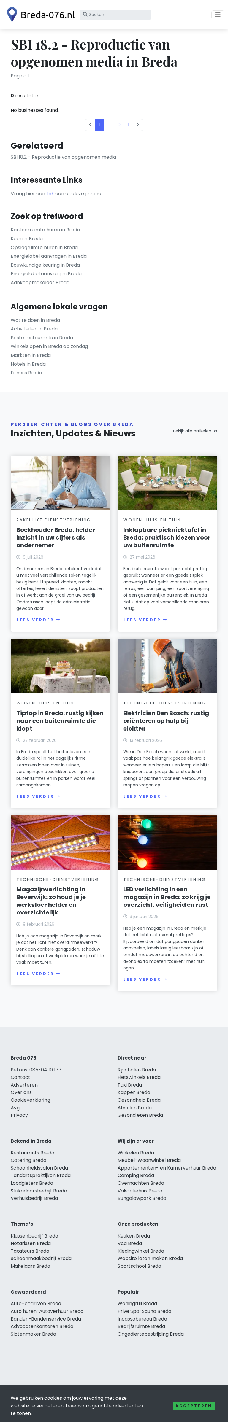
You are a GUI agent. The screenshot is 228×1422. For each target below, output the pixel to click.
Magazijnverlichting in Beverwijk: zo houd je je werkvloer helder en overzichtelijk (51, 901)
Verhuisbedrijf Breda (34, 1198)
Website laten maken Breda (150, 1258)
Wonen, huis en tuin (152, 520)
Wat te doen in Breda (35, 320)
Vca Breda (130, 1243)
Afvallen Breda (135, 1107)
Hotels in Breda (28, 364)
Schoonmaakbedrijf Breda (41, 1258)
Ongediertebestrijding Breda (151, 1334)
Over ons (21, 1092)
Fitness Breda (26, 372)
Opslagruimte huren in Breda (44, 247)
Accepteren (193, 1405)
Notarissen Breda (31, 1243)
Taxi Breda (130, 1084)
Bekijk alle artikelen (192, 431)
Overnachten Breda (141, 1183)
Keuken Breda (134, 1235)
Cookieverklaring (30, 1100)
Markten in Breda (31, 355)
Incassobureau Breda (142, 1319)
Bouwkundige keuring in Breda (45, 265)
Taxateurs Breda (30, 1251)
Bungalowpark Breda (142, 1198)
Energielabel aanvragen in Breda (49, 256)
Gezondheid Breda (139, 1100)
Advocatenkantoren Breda (42, 1326)
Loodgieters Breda (32, 1183)
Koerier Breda (27, 238)
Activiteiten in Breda (34, 328)
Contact (20, 1077)
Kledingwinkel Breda (141, 1251)
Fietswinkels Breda (139, 1077)
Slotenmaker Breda (33, 1334)
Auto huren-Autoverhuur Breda (47, 1311)
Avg (15, 1107)
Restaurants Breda (32, 1152)
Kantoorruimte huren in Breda (45, 229)
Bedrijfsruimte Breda (141, 1326)
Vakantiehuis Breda (140, 1190)
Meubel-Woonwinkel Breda (149, 1160)
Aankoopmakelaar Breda (40, 282)
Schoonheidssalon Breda (39, 1168)
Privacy (19, 1115)
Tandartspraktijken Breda (41, 1175)
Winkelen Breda (136, 1152)
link (50, 193)
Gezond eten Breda (140, 1115)
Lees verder (35, 619)
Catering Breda (28, 1160)
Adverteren (24, 1084)
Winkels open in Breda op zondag (49, 346)
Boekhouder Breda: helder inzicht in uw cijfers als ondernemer (55, 537)
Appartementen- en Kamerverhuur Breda (167, 1168)
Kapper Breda (134, 1092)
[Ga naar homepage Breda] (39, 15)
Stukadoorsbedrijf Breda (39, 1190)
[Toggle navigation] (217, 14)
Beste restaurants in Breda (42, 337)
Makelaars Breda (30, 1266)
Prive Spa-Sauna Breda (144, 1311)
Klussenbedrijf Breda (34, 1235)
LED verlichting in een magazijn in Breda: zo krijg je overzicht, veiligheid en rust (166, 897)
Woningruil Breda (137, 1303)
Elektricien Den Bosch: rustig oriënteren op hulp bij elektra (166, 721)
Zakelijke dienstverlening (53, 520)
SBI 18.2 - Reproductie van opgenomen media (63, 157)
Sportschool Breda (139, 1266)
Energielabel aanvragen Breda (46, 273)
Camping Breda (136, 1175)
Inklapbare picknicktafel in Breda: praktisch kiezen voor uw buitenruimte (166, 537)
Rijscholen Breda (137, 1069)
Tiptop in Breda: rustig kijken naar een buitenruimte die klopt (60, 721)
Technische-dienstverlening (164, 703)
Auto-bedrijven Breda (36, 1303)
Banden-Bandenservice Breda (46, 1319)
